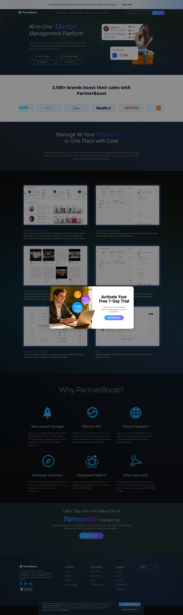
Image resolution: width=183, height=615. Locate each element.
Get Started (114, 317)
